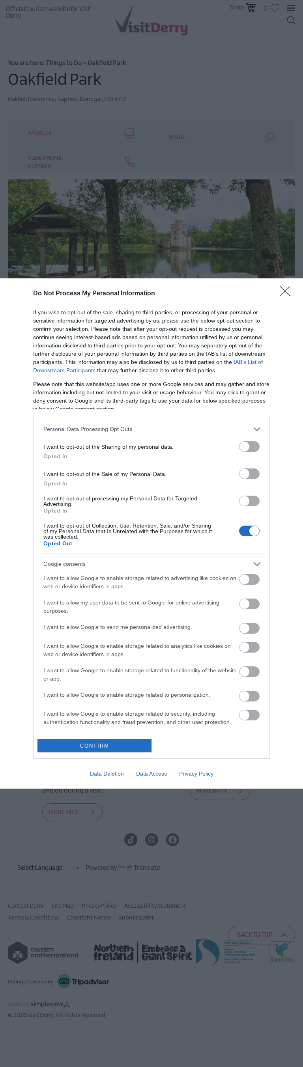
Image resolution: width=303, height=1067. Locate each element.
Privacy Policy (196, 773)
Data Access (151, 773)
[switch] (249, 446)
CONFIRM (94, 746)
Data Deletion (107, 773)
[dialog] (151, 533)
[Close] (287, 293)
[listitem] (151, 429)
